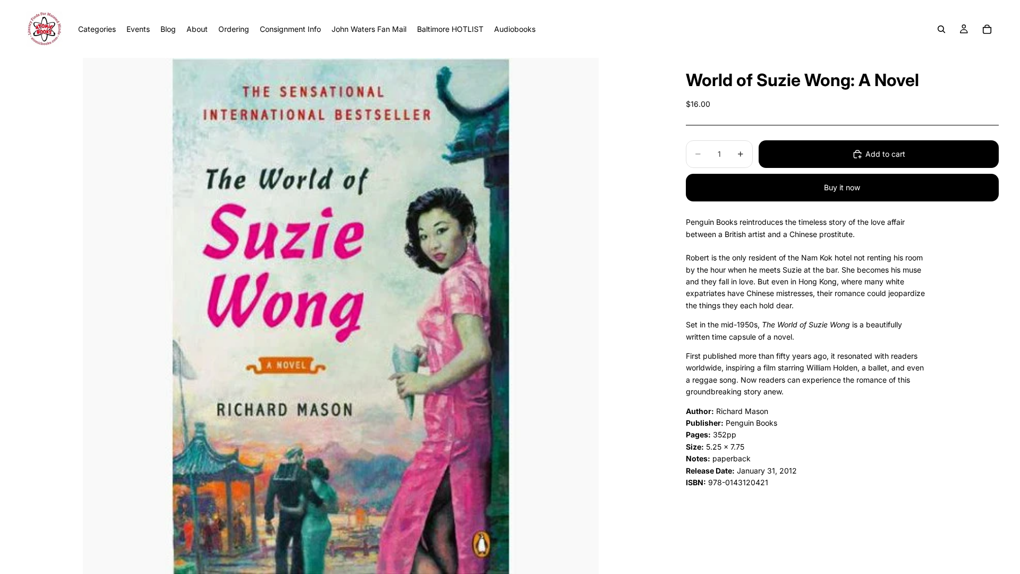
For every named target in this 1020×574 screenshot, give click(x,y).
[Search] (941, 29)
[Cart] (987, 29)
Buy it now (842, 187)
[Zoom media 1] (340, 316)
